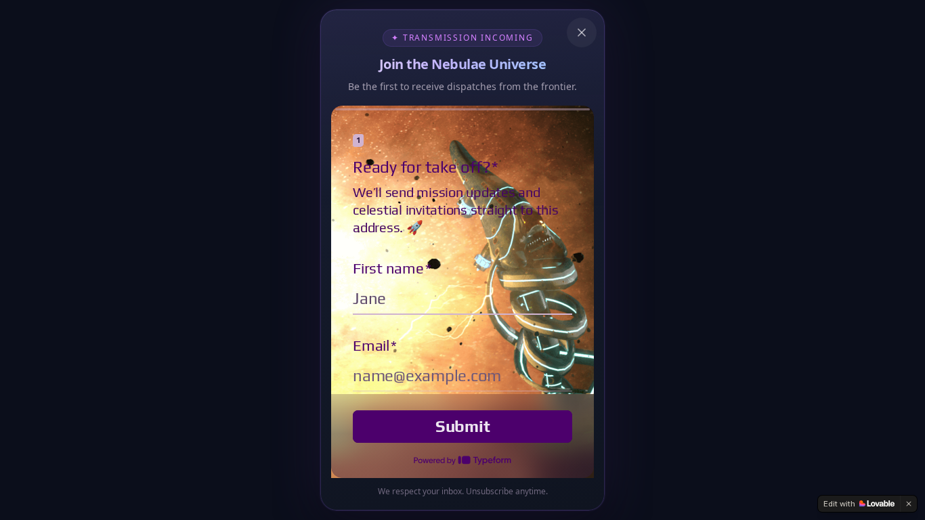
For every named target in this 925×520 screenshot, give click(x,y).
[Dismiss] (909, 504)
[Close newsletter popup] (582, 32)
